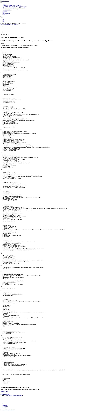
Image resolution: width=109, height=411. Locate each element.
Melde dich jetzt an (4, 391)
